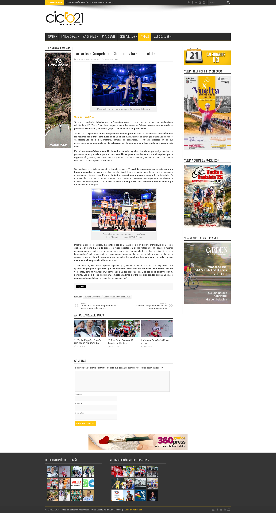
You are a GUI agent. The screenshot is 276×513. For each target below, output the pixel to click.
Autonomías (89, 36)
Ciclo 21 (78, 117)
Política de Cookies (112, 510)
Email (77, 404)
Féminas (145, 36)
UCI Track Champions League (117, 297)
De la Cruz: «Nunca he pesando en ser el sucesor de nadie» (98, 305)
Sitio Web (79, 413)
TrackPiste (89, 117)
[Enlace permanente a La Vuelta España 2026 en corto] (157, 336)
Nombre (78, 394)
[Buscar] (228, 2)
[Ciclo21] (64, 24)
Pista (98, 59)
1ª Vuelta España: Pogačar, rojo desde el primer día (88, 341)
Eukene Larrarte (92, 297)
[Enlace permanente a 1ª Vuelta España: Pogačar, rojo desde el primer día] (90, 336)
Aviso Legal (96, 510)
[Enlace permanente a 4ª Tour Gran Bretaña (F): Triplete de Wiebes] (124, 336)
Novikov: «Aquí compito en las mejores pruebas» (151, 305)
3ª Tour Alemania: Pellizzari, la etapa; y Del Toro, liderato (89, 2)
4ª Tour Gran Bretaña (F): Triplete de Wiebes (121, 341)
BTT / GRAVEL (108, 36)
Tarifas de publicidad (132, 510)
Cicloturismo (127, 36)
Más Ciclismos (161, 36)
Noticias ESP (91, 59)
